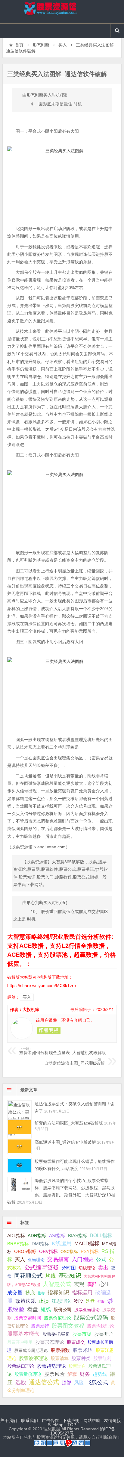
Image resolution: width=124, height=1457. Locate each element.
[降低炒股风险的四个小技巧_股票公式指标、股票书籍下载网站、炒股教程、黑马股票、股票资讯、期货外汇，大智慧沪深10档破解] (19, 1184)
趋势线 (100, 1374)
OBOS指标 (25, 1251)
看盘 (32, 1309)
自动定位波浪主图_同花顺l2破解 (74, 1061)
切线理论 (87, 1268)
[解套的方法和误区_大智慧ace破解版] (19, 1127)
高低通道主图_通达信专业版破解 (65, 1142)
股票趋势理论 (51, 1366)
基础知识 (69, 1275)
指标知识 (58, 1293)
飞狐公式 (97, 1382)
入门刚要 (82, 1259)
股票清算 (60, 1358)
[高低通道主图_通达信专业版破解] (19, 1146)
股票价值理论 (57, 1317)
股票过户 (77, 1366)
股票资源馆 (62, 11)
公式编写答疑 (41, 1267)
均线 (50, 1276)
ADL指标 (16, 1235)
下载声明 (71, 1420)
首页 (19, 45)
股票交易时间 (27, 1318)
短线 (46, 1309)
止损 (44, 1301)
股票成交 (76, 1342)
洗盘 (90, 1301)
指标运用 (82, 1293)
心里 (104, 1284)
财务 (85, 1374)
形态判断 (41, 45)
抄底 (30, 1292)
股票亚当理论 (87, 1310)
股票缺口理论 (20, 1366)
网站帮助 (91, 1420)
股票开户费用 (20, 1342)
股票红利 (102, 1358)
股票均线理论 (100, 1325)
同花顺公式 (28, 1275)
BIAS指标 (77, 1235)
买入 (62, 45)
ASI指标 (57, 1235)
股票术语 (83, 1350)
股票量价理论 (28, 1374)
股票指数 (60, 1350)
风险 (79, 1382)
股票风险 (54, 1374)
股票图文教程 (68, 1326)
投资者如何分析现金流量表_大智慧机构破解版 (62, 1051)
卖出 (103, 1268)
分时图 (68, 1267)
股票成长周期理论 (31, 1350)
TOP (71, 1424)
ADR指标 (37, 1235)
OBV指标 (48, 1251)
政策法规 (25, 1301)
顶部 (66, 1382)
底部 (92, 1284)
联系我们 (29, 1420)
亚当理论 (36, 1259)
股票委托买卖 (56, 1334)
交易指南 (58, 1259)
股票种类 (81, 1358)
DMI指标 (40, 1243)
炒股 (101, 1301)
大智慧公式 (57, 1284)
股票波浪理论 (33, 1358)
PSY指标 (90, 1251)
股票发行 (40, 1325)
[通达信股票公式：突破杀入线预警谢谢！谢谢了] (19, 1108)
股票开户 (103, 1334)
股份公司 (63, 1309)
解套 (72, 1374)
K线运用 (62, 1243)
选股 (20, 1382)
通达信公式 (44, 1382)
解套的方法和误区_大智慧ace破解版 (69, 1123)
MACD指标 (86, 1243)
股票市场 (81, 1334)
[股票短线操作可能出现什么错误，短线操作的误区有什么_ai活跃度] (19, 1165)
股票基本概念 (23, 1334)
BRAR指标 (18, 1243)
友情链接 (112, 1420)
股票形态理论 (49, 1342)
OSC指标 (69, 1251)
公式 (101, 1259)
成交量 (15, 1293)
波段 (78, 1301)
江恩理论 (61, 1301)
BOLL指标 (101, 1235)
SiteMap (56, 1424)
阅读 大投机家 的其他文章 (48, 1030)
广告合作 (50, 1420)
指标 (41, 1293)
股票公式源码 (91, 1317)
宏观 (79, 1284)
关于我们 (8, 1420)
